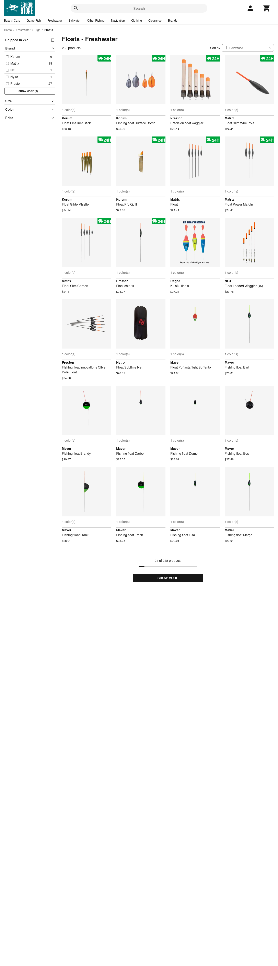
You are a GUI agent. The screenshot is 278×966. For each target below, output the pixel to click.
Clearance (155, 20)
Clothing (136, 20)
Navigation (118, 20)
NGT (228, 280)
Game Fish (34, 20)
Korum (67, 118)
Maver (175, 362)
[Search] (76, 8)
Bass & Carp (12, 20)
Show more (168, 577)
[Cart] (267, 8)
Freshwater (54, 20)
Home (8, 30)
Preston (176, 118)
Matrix (229, 118)
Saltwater (75, 20)
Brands (172, 20)
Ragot (175, 280)
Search (139, 8)
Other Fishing (96, 20)
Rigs (37, 30)
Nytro (120, 362)
